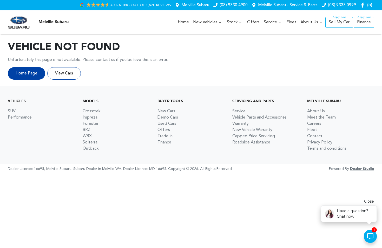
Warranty (240, 124)
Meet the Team (321, 117)
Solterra (90, 142)
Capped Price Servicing (253, 136)
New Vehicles (205, 22)
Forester (90, 124)
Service (270, 22)
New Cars (166, 111)
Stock (232, 22)
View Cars (64, 73)
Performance (20, 117)
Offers (253, 22)
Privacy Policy (319, 142)
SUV (12, 111)
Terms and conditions (326, 149)
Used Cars (166, 124)
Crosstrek (92, 111)
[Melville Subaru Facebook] (363, 5)
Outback (91, 149)
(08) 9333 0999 (342, 5)
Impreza (90, 117)
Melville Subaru (195, 5)
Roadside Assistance (251, 142)
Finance (364, 22)
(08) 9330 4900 (234, 5)
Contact (314, 136)
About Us (309, 22)
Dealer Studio (362, 169)
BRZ (86, 130)
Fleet (291, 22)
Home (183, 22)
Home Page (26, 73)
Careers (314, 124)
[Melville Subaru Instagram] (370, 5)
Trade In (165, 136)
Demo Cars (167, 117)
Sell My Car (339, 22)
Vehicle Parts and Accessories (259, 117)
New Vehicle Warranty (252, 130)
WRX (87, 136)
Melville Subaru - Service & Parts (288, 5)
